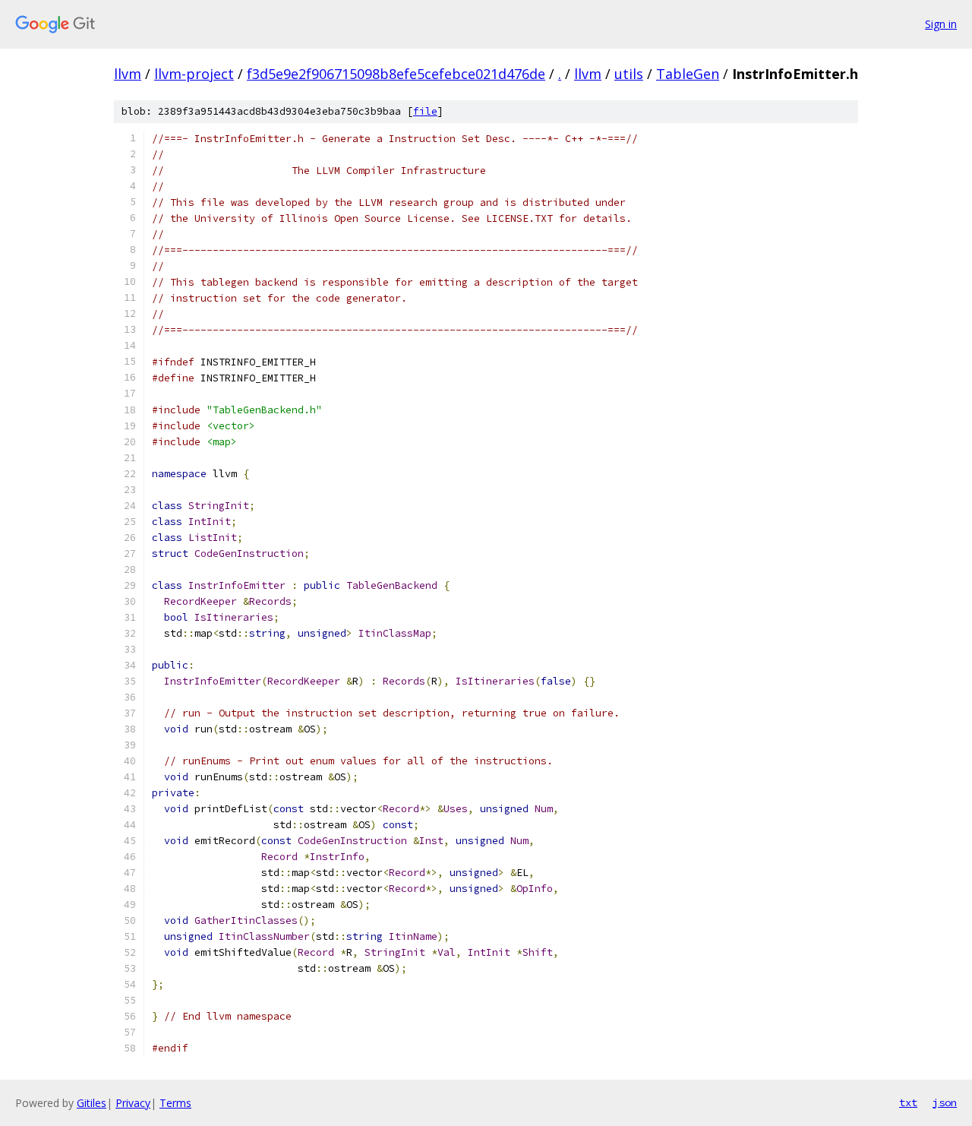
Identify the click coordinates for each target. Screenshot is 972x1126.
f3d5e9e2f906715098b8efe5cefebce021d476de (396, 74)
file (425, 111)
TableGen (687, 74)
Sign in (941, 24)
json (945, 1102)
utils (628, 74)
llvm (127, 74)
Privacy (132, 1103)
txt (908, 1102)
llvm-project (194, 74)
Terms (175, 1103)
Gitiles (91, 1103)
